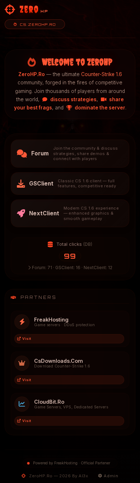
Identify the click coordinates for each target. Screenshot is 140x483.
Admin (110, 475)
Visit (26, 339)
